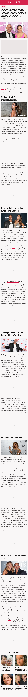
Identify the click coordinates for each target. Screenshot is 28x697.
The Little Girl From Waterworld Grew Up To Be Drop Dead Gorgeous (21, 669)
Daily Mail (6, 180)
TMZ (9, 620)
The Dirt (3, 6)
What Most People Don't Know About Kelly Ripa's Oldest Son (21, 688)
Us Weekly (23, 137)
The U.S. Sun (4, 585)
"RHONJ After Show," (13, 282)
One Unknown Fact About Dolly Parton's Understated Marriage (6, 669)
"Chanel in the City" (8, 518)
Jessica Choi (5, 18)
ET (22, 406)
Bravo (13, 248)
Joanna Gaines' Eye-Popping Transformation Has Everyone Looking (7, 688)
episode (9, 360)
